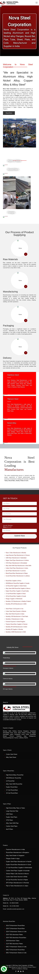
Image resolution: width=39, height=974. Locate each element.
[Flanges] (19, 217)
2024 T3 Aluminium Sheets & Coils (16, 931)
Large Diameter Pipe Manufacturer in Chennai (18, 555)
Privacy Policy (31, 967)
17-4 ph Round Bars (12, 790)
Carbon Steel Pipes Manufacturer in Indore (17, 568)
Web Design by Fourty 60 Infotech (18, 967)
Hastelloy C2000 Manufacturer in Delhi (16, 632)
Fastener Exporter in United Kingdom (15, 621)
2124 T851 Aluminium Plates (14, 943)
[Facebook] (16, 971)
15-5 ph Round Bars (12, 793)
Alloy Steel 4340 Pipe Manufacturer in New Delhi (18, 565)
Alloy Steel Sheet (11, 757)
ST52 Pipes (9, 820)
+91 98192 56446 (13, 903)
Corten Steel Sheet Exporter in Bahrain (16, 611)
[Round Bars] (19, 174)
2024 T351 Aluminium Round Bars (16, 937)
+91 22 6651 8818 (14, 906)
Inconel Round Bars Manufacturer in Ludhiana (18, 576)
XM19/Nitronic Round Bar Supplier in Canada (17, 583)
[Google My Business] (23, 971)
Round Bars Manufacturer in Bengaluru (17, 852)
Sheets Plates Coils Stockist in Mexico (17, 873)
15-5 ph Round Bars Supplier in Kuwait (16, 596)
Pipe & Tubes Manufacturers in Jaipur (17, 885)
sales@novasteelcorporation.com (15, 909)
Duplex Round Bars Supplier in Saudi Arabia (17, 591)
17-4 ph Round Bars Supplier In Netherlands (19, 867)
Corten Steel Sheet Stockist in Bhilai (16, 876)
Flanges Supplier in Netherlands (14, 598)
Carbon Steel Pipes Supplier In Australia (17, 870)
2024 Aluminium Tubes (12, 940)
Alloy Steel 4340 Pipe (12, 823)
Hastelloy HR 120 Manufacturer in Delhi (16, 604)
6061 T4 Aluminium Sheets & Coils (16, 946)
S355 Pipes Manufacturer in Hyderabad (16, 557)
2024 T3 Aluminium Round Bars (15, 928)
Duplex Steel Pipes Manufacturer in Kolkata (17, 560)
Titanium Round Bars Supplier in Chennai (16, 624)
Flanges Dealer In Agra (13, 858)
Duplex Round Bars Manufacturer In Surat (18, 864)
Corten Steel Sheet (11, 754)
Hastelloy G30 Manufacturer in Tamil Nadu (17, 616)
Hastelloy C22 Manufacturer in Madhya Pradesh (18, 601)
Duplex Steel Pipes (11, 817)
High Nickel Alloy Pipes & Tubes (15, 808)
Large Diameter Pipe (12, 811)
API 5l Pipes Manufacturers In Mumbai (17, 882)
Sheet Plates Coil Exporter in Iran (14, 608)
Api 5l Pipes (9, 829)
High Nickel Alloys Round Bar (14, 775)
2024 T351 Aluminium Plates (14, 934)
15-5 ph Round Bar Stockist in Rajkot (17, 879)
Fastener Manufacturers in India (15, 849)
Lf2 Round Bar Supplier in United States (16, 585)
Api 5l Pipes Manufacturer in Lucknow (16, 570)
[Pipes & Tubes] (19, 165)
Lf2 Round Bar (10, 781)
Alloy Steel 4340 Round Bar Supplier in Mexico (18, 588)
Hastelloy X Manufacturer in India (14, 619)
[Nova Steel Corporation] (9, 2)
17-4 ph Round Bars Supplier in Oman (16, 593)
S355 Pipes (9, 814)
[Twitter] (18, 971)
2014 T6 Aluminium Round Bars (15, 925)
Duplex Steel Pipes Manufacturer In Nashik (18, 861)
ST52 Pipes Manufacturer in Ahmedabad (16, 563)
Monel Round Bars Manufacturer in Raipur (17, 573)
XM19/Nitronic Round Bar (13, 778)
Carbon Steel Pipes (11, 826)
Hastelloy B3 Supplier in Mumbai (14, 629)
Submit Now (19, 536)
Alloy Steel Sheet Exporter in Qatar (15, 614)
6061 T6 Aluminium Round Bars (15, 949)
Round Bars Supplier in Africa (13, 580)
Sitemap (25, 968)
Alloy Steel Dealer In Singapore (15, 855)
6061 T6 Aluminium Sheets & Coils (16, 952)
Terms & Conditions (17, 968)
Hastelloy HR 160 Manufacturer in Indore (16, 626)
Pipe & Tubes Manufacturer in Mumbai (16, 552)
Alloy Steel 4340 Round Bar (14, 784)
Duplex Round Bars (12, 787)
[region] (19, 30)
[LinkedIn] (21, 971)
